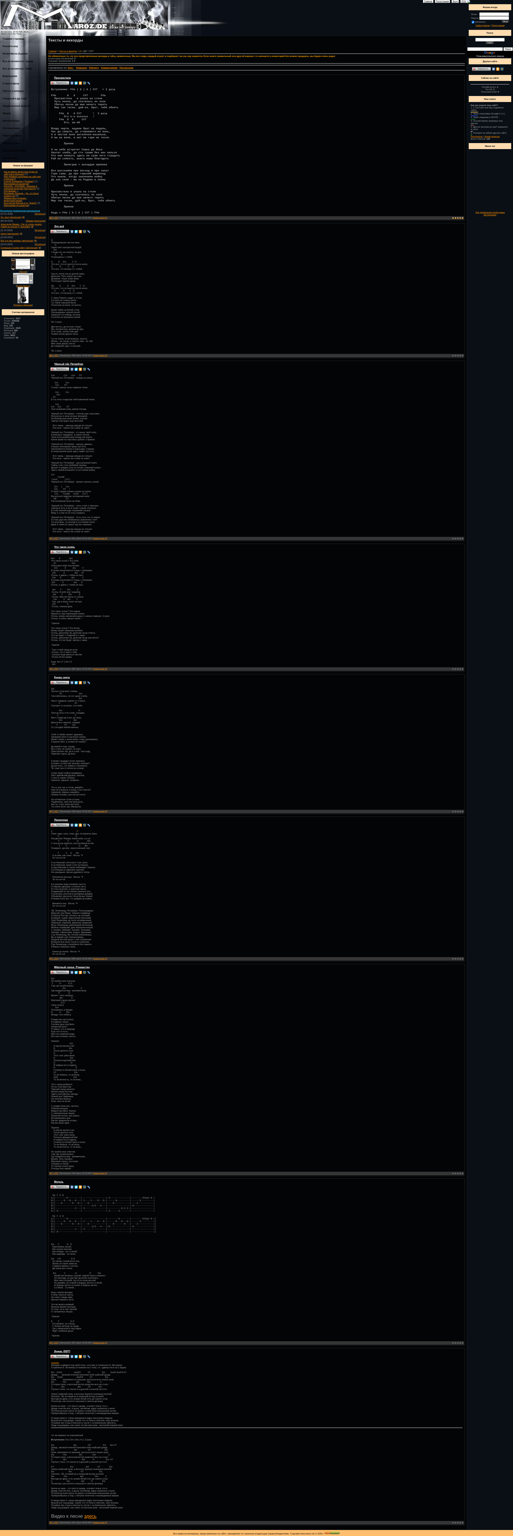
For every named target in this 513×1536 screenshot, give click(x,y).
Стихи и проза (11, 83)
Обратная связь (12, 135)
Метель (59, 1181)
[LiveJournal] (89, 83)
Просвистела (62, 77)
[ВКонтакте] (72, 83)
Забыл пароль (483, 25)
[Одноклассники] (80, 83)
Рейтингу (94, 68)
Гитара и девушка (23, 305)
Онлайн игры (10, 158)
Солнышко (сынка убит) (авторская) (19, 247)
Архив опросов (492, 136)
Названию (81, 68)
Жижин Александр (35, 221)
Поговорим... (10, 191)
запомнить (480, 22)
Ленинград (61, 819)
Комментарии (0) (100, 218)
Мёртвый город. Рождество (72, 967)
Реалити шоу (10, 46)
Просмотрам (126, 68)
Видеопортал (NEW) (14, 150)
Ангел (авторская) (10, 233)
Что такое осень (64, 546)
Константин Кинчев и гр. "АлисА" (20, 203)
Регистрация (498, 25)
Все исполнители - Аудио (18, 61)
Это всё (59, 226)
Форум (7, 113)
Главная (52, 51)
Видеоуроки (10, 76)
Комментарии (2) (100, 669)
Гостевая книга (11, 128)
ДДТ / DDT (54, 218)
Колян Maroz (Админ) (15, 53)
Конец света (62, 677)
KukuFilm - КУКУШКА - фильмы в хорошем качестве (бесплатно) (20, 187)
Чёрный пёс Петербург (68, 364)
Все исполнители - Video (17, 68)
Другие (23, 272)
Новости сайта (11, 143)
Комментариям (109, 68)
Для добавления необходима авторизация (490, 213)
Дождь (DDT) (62, 1351)
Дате (70, 68)
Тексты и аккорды (13, 91)
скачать (55, 1362)
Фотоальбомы (11, 120)
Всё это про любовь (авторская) (17, 240)
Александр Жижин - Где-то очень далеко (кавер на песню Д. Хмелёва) (21, 225)
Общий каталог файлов (16, 106)
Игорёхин (40, 214)
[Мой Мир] (85, 83)
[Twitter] (76, 83)
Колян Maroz (23, 286)
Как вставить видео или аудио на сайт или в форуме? (20, 173)
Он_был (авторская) (11, 217)
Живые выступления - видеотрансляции (15, 199)
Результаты (477, 136)
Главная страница (13, 38)
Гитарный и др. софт (15, 98)
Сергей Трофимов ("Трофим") (19, 181)
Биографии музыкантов (16, 184)
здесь (90, 1516)
